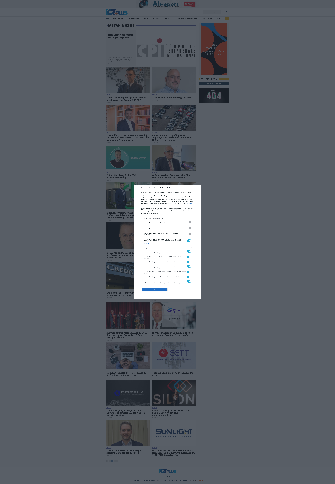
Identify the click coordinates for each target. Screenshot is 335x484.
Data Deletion (157, 296)
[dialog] (167, 242)
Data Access (167, 296)
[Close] (197, 188)
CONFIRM (155, 289)
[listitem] (167, 218)
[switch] (189, 222)
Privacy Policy (177, 296)
